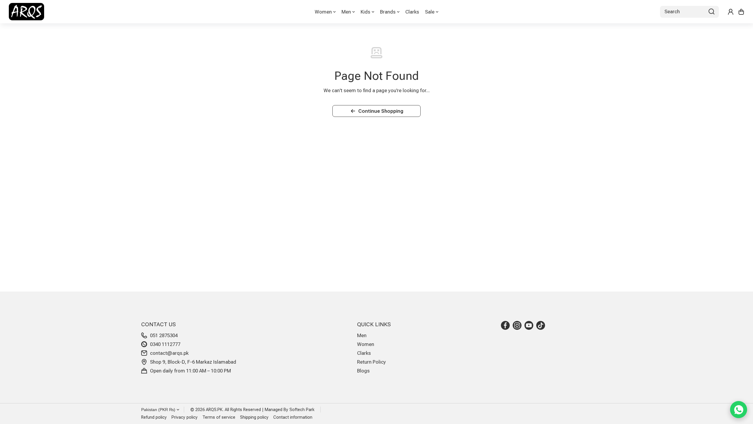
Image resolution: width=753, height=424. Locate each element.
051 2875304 (164, 335)
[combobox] (689, 12)
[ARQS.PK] (26, 11)
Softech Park (301, 409)
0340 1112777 (165, 344)
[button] (741, 12)
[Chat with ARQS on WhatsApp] (738, 409)
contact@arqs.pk (169, 353)
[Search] (711, 12)
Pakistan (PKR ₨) (158, 409)
